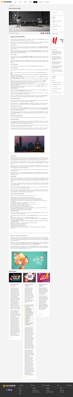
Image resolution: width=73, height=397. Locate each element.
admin (17, 33)
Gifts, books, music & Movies (56, 88)
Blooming (62, 390)
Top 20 (20, 390)
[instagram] (11, 390)
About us (32, 385)
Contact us (21, 385)
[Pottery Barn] (57, 40)
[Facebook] (7, 390)
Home (10, 5)
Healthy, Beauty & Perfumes (56, 82)
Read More (12, 337)
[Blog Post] (15, 277)
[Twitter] (9, 390)
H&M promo (35, 390)
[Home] (6, 2)
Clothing (53, 78)
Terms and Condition (46, 385)
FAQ (58, 385)
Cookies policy (69, 385)
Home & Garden (54, 86)
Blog (12, 5)
